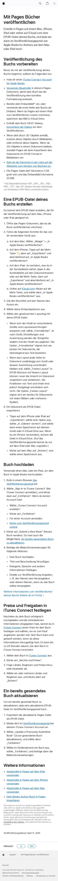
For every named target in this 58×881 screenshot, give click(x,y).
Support (12, 855)
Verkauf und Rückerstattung (12, 876)
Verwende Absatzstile (19, 88)
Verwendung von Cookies (45, 876)
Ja (21, 846)
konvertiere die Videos (19, 126)
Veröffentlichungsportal (36, 723)
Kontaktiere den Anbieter (14, 822)
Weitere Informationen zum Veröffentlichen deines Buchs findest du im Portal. (28, 593)
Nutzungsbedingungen (30, 873)
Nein (32, 846)
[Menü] (54, 3)
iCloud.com (28, 288)
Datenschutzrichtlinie (10, 873)
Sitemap (29, 876)
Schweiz (5, 865)
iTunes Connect (13, 627)
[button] (40, 3)
